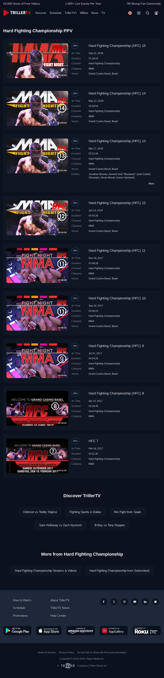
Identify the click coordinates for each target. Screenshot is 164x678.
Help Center (58, 615)
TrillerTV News (60, 608)
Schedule (55, 12)
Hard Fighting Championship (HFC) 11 (117, 250)
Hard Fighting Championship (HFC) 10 (117, 298)
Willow (84, 12)
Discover (40, 12)
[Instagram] (124, 601)
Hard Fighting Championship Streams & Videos (46, 570)
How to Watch (22, 600)
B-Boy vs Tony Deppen (110, 525)
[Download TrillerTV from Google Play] (17, 630)
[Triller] (155, 601)
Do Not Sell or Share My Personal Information (102, 652)
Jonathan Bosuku (98, 174)
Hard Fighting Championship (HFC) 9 (116, 346)
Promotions (20, 615)
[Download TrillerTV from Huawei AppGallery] (114, 630)
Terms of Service (47, 652)
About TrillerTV (60, 600)
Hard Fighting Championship (104, 63)
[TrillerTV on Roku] (147, 630)
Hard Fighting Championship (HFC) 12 (117, 203)
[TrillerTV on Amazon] (80, 630)
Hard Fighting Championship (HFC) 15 (117, 46)
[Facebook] (103, 601)
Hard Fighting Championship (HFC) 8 (116, 393)
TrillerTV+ (71, 12)
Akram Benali (108, 177)
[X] (114, 601)
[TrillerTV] (17, 13)
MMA (91, 68)
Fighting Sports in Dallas (85, 512)
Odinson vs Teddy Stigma (40, 512)
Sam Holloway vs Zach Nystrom (60, 525)
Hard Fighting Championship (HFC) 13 (117, 141)
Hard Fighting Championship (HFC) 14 (117, 93)
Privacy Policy (66, 652)
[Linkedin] (145, 601)
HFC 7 (93, 441)
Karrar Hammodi (125, 177)
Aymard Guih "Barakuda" (122, 174)
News (94, 12)
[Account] (156, 13)
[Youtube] (134, 601)
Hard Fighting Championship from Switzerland (119, 570)
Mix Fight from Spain (127, 512)
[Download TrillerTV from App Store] (48, 630)
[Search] (147, 13)
